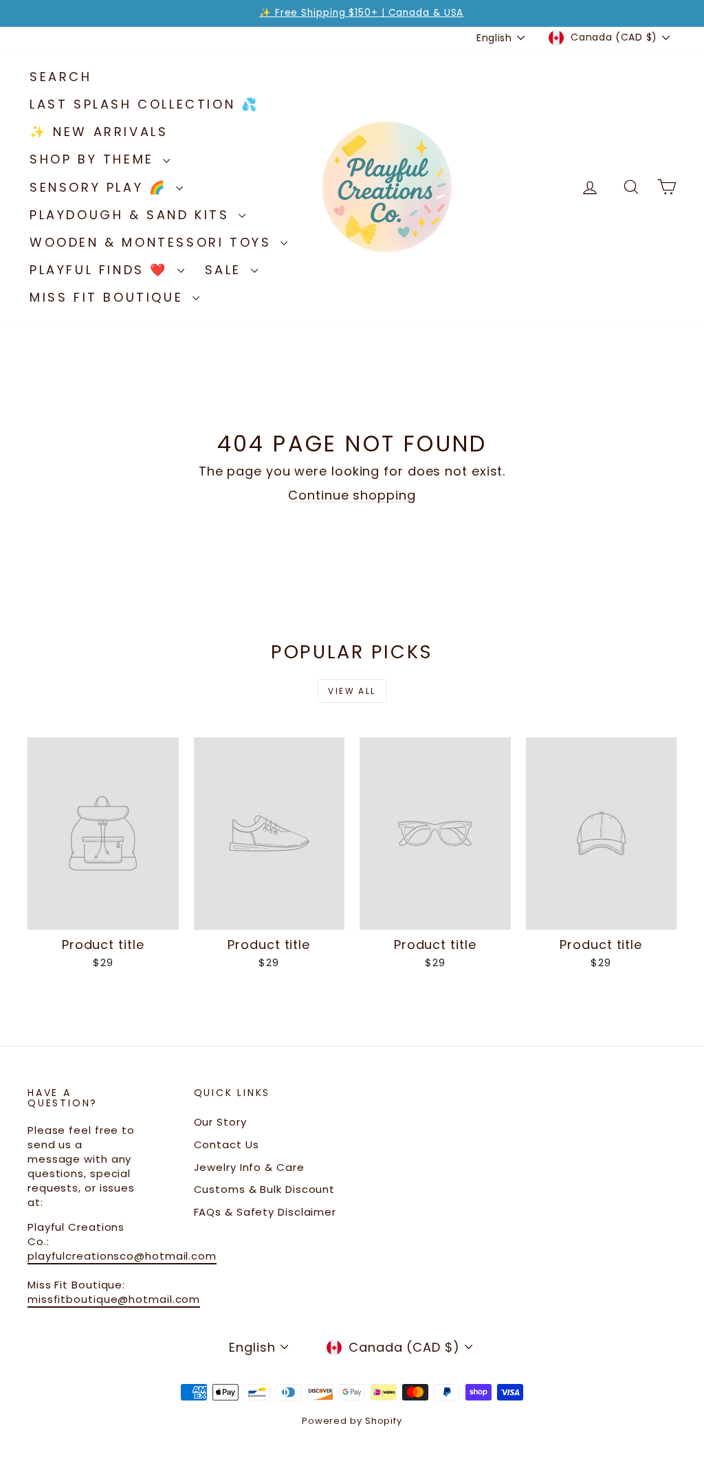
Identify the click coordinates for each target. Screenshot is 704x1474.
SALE (226, 269)
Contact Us (226, 1144)
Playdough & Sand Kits (132, 214)
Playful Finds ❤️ (102, 269)
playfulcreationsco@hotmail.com (122, 1256)
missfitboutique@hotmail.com (114, 1299)
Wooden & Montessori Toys (153, 242)
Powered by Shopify (352, 1420)
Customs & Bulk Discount (265, 1189)
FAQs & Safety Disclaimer (265, 1212)
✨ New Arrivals (99, 131)
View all (351, 691)
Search (61, 76)
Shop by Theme (95, 159)
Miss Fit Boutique (109, 297)
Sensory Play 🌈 (101, 187)
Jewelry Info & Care (249, 1167)
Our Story (220, 1122)
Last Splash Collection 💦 (144, 104)
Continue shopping (351, 495)
